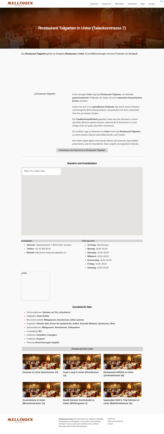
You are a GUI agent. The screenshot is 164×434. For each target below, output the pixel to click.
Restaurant (106, 4)
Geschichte (132, 4)
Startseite (94, 4)
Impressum (111, 419)
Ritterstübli (119, 4)
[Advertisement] (82, 74)
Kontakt (152, 4)
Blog (143, 4)
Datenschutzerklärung (115, 421)
